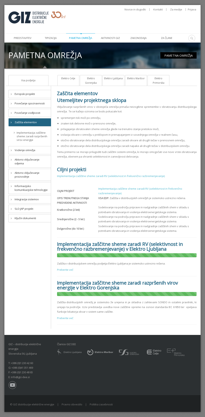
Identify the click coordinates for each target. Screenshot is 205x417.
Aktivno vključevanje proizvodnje (27, 174)
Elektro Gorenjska (91, 80)
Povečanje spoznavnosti (30, 103)
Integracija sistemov (27, 199)
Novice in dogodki (135, 9)
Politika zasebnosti (101, 404)
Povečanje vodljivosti (27, 113)
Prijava (192, 9)
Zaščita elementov (26, 122)
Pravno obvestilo (72, 404)
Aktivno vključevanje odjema (27, 161)
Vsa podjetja (28, 80)
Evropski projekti (25, 94)
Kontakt (158, 9)
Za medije (176, 9)
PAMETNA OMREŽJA (178, 55)
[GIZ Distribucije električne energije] (37, 17)
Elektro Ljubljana (113, 78)
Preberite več (65, 270)
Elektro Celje (68, 78)
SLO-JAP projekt (24, 209)
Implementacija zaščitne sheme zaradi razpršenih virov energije (32, 136)
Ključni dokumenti (25, 218)
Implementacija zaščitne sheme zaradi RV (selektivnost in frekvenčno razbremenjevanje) (111, 176)
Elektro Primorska (158, 80)
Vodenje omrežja (25, 150)
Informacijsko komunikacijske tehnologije (31, 188)
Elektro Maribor (136, 78)
